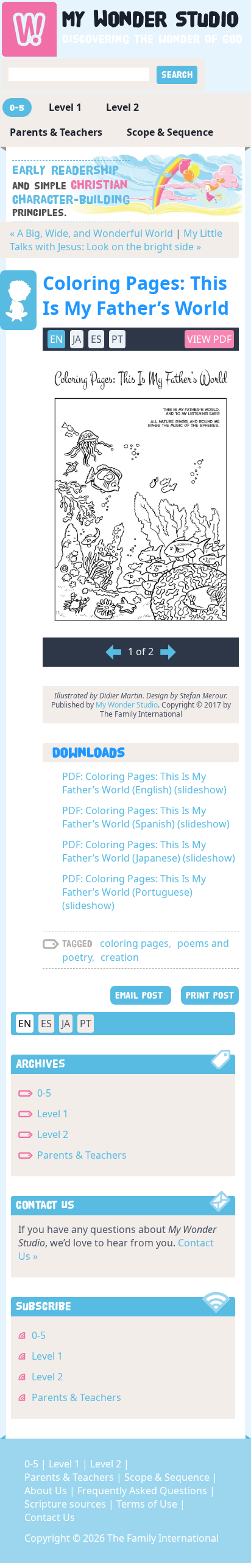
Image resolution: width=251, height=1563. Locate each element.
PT (85, 1023)
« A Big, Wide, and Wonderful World (91, 233)
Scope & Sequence (170, 132)
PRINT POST (210, 995)
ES (46, 1023)
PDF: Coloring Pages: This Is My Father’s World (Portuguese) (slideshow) (134, 892)
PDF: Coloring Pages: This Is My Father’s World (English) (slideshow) (144, 783)
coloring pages (134, 943)
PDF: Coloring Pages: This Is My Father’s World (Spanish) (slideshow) (146, 817)
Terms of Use (148, 1504)
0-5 (17, 107)
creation (120, 957)
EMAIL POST (140, 995)
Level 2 (122, 107)
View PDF (209, 339)
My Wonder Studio (127, 705)
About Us (46, 1490)
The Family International (163, 1538)
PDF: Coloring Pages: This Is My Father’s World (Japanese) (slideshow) (148, 851)
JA (66, 1023)
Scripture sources (66, 1504)
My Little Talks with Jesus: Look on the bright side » (116, 240)
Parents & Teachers (56, 132)
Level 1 (65, 107)
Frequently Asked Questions (143, 1490)
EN (24, 1023)
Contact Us (49, 1517)
